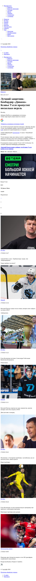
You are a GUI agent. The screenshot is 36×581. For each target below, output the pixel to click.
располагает (16, 132)
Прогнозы (10, 31)
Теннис (6, 23)
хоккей (2, 191)
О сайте (6, 52)
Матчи (9, 12)
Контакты (7, 54)
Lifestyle (6, 28)
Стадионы (10, 16)
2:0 (2, 130)
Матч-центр (10, 36)
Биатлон (6, 25)
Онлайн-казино (11, 33)
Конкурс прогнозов (13, 8)
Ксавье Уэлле (4, 181)
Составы (9, 10)
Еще (5, 30)
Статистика (10, 15)
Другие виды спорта (6, 548)
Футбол (6, 20)
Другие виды (8, 26)
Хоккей (6, 22)
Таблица (9, 13)
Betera (9, 34)
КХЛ (2, 185)
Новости (9, 7)
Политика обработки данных (9, 46)
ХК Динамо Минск (5, 188)
